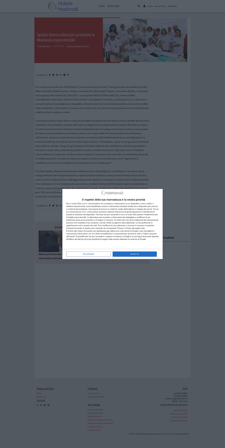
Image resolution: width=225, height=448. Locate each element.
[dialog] (112, 224)
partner (85, 203)
